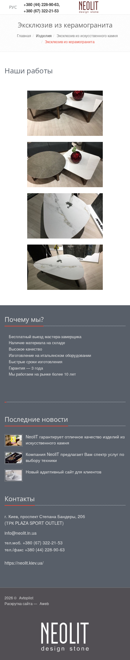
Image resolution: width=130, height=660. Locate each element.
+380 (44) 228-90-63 (41, 4)
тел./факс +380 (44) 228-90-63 (35, 549)
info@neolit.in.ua (21, 533)
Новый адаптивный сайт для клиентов (63, 472)
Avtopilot (26, 597)
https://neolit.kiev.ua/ (24, 563)
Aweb (44, 603)
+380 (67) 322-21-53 (41, 11)
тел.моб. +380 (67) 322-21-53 (34, 543)
